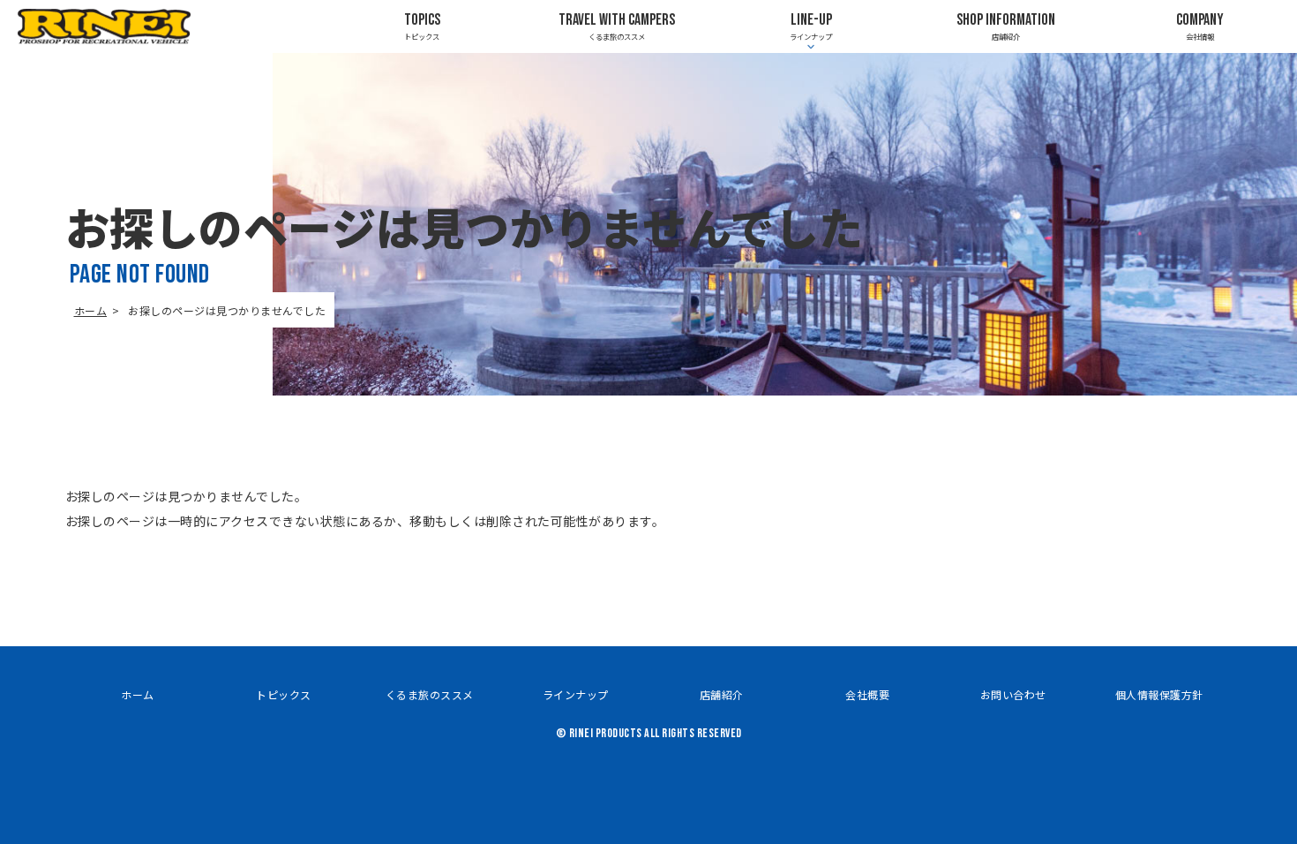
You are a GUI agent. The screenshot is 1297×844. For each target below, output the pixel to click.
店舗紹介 (1005, 26)
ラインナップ (576, 694)
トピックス (422, 26)
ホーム (91, 310)
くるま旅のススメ (617, 26)
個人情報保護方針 (1159, 694)
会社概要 (867, 694)
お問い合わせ (1013, 694)
